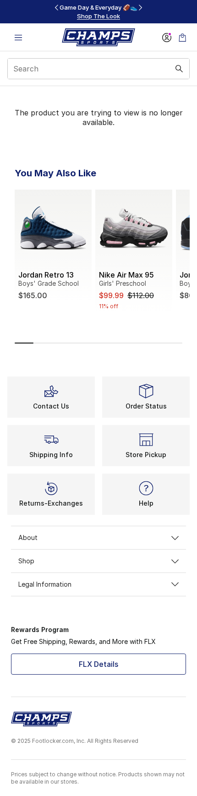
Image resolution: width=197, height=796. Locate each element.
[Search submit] (179, 69)
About (28, 537)
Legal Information (44, 584)
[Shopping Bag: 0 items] (182, 37)
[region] (98, 11)
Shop (26, 561)
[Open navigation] (18, 37)
